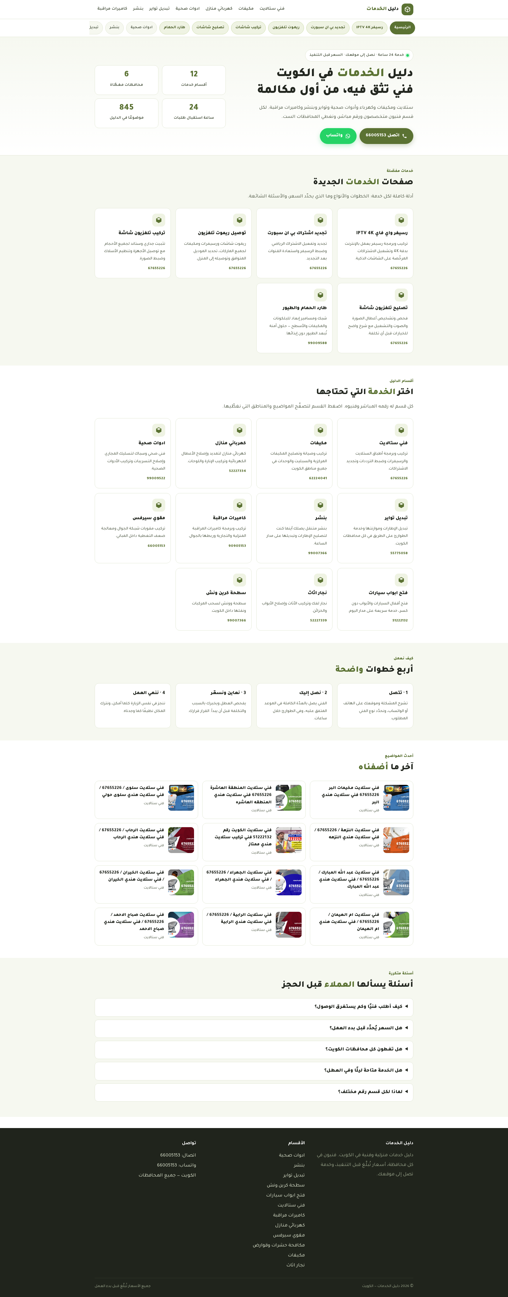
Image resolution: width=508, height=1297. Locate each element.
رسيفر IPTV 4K (369, 28)
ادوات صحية (188, 9)
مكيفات (246, 9)
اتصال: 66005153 (178, 1155)
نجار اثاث (295, 1265)
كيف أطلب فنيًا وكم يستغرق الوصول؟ (358, 1007)
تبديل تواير (159, 9)
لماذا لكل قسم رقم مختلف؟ (370, 1092)
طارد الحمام (174, 28)
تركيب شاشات (248, 28)
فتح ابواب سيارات (285, 1195)
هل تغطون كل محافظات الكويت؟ (363, 1049)
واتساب (334, 135)
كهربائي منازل (219, 9)
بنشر (138, 9)
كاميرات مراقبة (112, 9)
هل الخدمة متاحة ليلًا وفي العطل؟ (363, 1070)
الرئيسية (402, 28)
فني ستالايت (272, 9)
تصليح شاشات (210, 28)
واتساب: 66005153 (176, 1165)
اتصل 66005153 (383, 135)
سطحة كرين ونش (286, 1185)
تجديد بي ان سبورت (328, 28)
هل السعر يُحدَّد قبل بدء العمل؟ (366, 1028)
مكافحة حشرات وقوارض (279, 1245)
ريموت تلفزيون (286, 28)
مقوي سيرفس (289, 1235)
